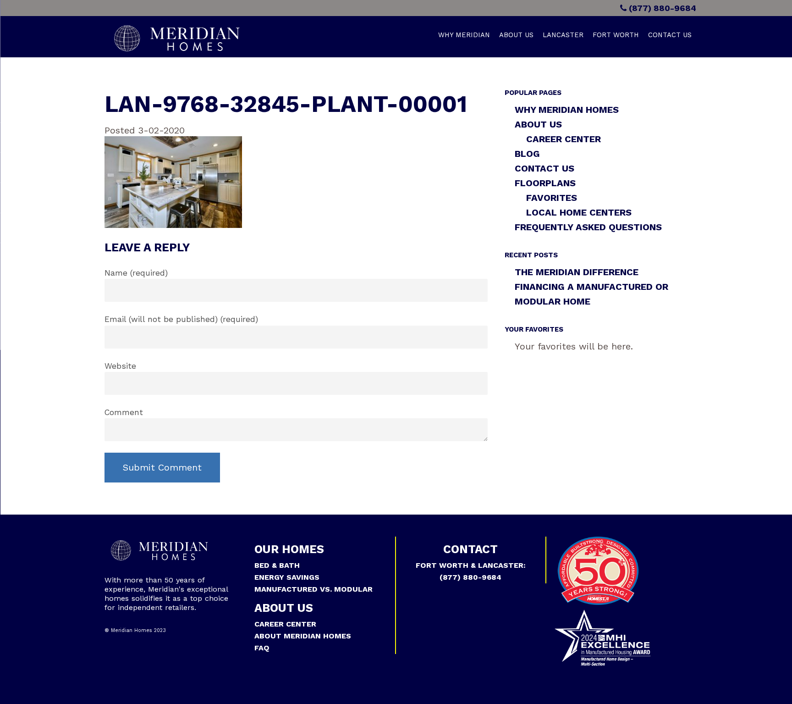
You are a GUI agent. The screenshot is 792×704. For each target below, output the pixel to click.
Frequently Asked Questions (588, 227)
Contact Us (670, 35)
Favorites (551, 197)
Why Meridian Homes (567, 109)
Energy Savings (286, 577)
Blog (527, 153)
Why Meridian (464, 35)
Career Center (563, 138)
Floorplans (545, 182)
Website (120, 366)
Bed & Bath (277, 565)
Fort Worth (616, 35)
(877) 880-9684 (661, 8)
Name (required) (136, 272)
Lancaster (563, 35)
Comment (123, 412)
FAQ (262, 647)
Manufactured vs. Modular (313, 589)
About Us (516, 35)
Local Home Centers (579, 212)
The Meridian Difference (576, 271)
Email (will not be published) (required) (181, 319)
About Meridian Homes (302, 636)
